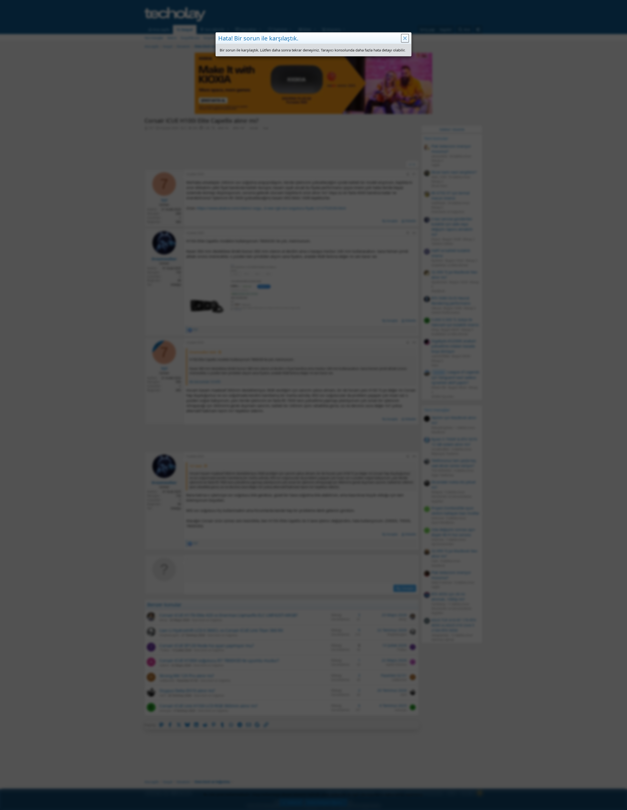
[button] (405, 38)
